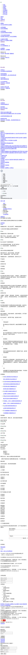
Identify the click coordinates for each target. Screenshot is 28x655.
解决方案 (5, 12)
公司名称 (3, 647)
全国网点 (7, 167)
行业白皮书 (3, 156)
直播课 (2, 140)
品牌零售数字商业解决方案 (13, 147)
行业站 (20, 604)
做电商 (4, 8)
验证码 (2, 651)
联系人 (2, 649)
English (2, 605)
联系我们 (3, 166)
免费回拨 (2, 636)
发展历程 (11, 159)
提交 (5, 653)
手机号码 (3, 648)
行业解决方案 (4, 155)
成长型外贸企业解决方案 (10, 148)
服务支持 (5, 11)
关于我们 (3, 159)
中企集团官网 (7, 605)
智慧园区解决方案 (15, 151)
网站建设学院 (10, 143)
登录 (2, 18)
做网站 (4, 6)
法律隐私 (20, 159)
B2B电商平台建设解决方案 (10, 152)
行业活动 (7, 165)
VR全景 (2, 53)
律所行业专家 (19, 137)
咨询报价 (3, 222)
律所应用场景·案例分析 (10, 137)
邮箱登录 (25, 604)
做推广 (4, 7)
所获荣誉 (7, 162)
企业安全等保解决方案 (6, 145)
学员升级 (10, 140)
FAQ (24, 159)
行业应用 (3, 150)
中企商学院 (3, 139)
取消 (2, 653)
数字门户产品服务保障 (6, 133)
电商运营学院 (4, 143)
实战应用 (3, 136)
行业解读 (24, 137)
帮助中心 (3, 132)
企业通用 (3, 144)
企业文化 (7, 159)
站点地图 (16, 604)
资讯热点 (10, 208)
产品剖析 (3, 137)
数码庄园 (16, 159)
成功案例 (5, 10)
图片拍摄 (7, 53)
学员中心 (6, 140)
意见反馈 (7, 604)
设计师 (17, 133)
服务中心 (13, 133)
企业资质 (3, 162)
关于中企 (5, 14)
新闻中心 (3, 163)
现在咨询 (3, 547)
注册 (4, 200)
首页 (4, 4)
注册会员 (3, 19)
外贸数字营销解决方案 (6, 151)
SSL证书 (2, 57)
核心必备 (3, 67)
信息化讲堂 (21, 133)
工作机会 (11, 167)
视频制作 (12, 53)
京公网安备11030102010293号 (17, 608)
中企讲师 (15, 140)
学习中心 (3, 141)
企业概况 (3, 158)
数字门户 (3, 20)
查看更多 (3, 216)
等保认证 (7, 57)
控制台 (2, 16)
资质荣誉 (3, 160)
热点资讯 (3, 165)
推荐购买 (3, 41)
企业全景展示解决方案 (16, 145)
